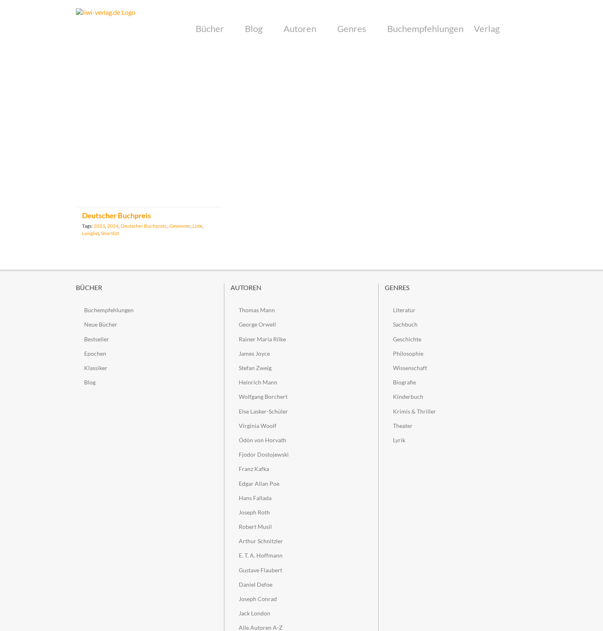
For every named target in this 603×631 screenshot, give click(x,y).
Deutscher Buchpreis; (144, 226)
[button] (513, 28)
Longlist (90, 233)
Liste (197, 226)
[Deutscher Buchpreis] (148, 134)
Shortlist (110, 233)
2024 (113, 226)
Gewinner (179, 226)
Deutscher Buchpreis (116, 215)
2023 (99, 226)
